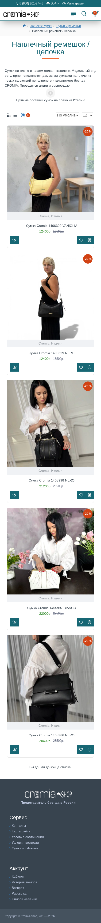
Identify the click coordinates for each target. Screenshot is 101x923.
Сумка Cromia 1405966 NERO (51, 735)
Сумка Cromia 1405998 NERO (51, 480)
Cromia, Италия (50, 216)
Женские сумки (41, 26)
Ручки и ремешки (68, 26)
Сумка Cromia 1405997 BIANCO (51, 608)
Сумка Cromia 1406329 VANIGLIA (51, 226)
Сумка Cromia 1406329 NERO (51, 353)
